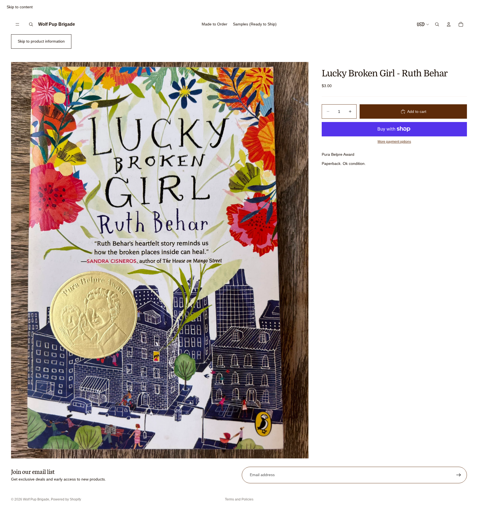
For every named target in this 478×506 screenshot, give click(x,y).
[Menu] (17, 24)
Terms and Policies (239, 499)
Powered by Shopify (66, 499)
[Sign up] (458, 475)
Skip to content (20, 7)
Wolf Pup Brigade (36, 499)
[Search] (31, 24)
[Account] (449, 24)
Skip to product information (41, 41)
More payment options (394, 141)
